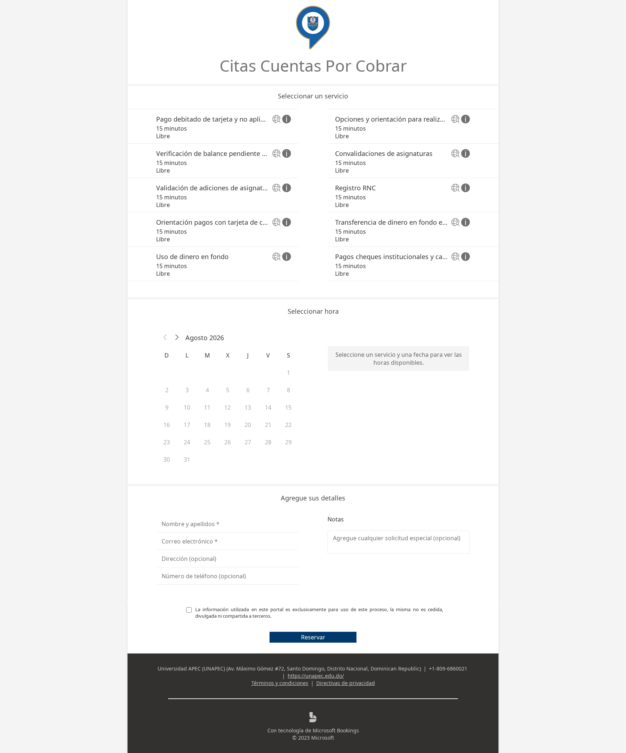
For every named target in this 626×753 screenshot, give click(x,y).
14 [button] (268, 407)
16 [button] (166, 425)
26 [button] (227, 442)
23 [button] (166, 442)
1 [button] (288, 373)
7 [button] (268, 390)
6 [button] (248, 390)
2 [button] (166, 390)
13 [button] (248, 407)
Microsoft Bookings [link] (336, 730)
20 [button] (248, 425)
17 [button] (187, 425)
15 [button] (288, 407)
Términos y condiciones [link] (279, 683)
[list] (313, 195)
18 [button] (207, 425)
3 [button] (187, 390)
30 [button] (166, 460)
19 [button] (227, 425)
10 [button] (187, 407)
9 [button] (166, 407)
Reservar (313, 637)
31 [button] (187, 460)
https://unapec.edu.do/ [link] (316, 675)
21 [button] (268, 425)
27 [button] (248, 442)
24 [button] (187, 442)
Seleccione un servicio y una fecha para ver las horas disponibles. (398, 359)
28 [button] (268, 442)
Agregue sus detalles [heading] (313, 498)
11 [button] (207, 407)
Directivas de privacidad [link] (345, 683)
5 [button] (227, 390)
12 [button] (227, 407)
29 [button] (288, 442)
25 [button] (207, 442)
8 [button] (288, 390)
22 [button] (288, 425)
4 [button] (207, 390)
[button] (165, 338)
